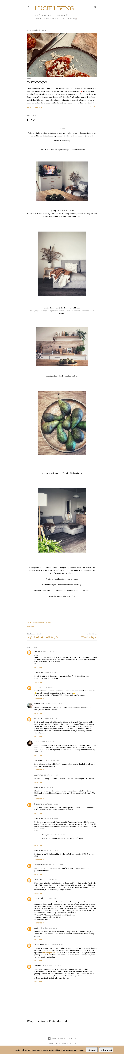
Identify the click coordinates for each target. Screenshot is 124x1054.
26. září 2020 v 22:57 (51, 818)
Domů (37, 15)
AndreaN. (38, 928)
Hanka (37, 651)
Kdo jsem (46, 15)
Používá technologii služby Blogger (64, 1038)
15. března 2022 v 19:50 (53, 966)
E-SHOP (38, 19)
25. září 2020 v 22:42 (48, 651)
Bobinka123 (39, 966)
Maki (36, 687)
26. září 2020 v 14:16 (52, 760)
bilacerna (38, 804)
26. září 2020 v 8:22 (55, 704)
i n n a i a (38, 718)
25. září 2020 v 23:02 (51, 672)
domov (34, 626)
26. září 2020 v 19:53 (51, 787)
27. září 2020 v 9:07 (51, 850)
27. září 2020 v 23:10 (50, 879)
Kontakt (56, 15)
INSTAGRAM (48, 19)
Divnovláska (39, 760)
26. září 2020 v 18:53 (51, 775)
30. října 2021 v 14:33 (55, 945)
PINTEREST (60, 19)
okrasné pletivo (48, 953)
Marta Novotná (40, 945)
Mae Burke (72, 1043)
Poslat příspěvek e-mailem (42, 623)
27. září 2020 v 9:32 (56, 865)
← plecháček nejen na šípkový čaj (42, 637)
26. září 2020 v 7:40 (46, 687)
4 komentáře (37, 107)
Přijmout (92, 1049)
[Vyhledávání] (95, 6)
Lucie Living (54, 8)
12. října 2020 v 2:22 (52, 898)
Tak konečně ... (38, 82)
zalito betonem (40, 704)
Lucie (36, 741)
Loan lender (39, 898)
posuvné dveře (47, 976)
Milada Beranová (41, 865)
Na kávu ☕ (72, 19)
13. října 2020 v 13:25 (50, 928)
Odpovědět (39, 667)
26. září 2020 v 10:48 (50, 718)
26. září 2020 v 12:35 (47, 742)
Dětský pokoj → (89, 637)
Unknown (38, 879)
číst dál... (93, 106)
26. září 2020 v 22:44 (50, 804)
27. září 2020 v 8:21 (58, 835)
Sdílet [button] (29, 107)
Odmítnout (106, 1049)
